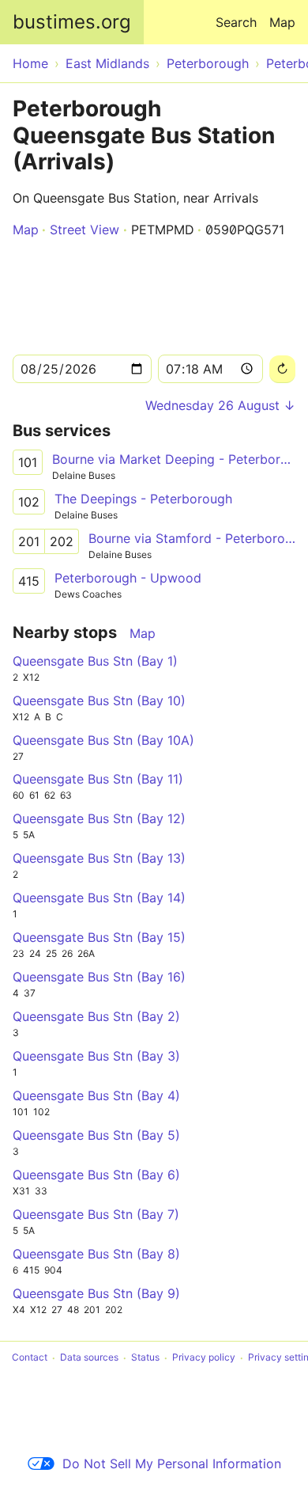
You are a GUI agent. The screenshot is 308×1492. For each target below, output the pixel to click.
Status (145, 1358)
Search (236, 22)
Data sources (89, 1358)
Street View (84, 229)
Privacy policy (203, 1358)
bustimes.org (72, 21)
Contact (29, 1358)
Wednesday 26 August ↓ (220, 405)
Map (282, 22)
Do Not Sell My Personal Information (171, 1463)
